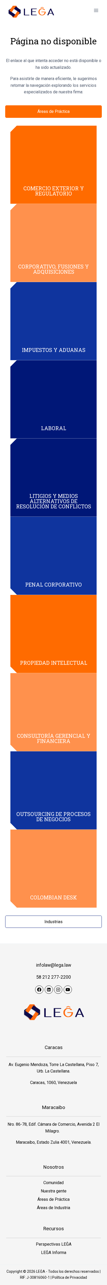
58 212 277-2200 (53, 977)
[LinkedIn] (49, 989)
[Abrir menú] (96, 10)
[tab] (53, 111)
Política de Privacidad (69, 1277)
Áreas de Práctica (53, 1199)
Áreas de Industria (53, 1207)
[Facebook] (39, 989)
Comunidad (53, 1182)
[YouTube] (68, 989)
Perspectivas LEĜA (53, 1244)
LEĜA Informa (53, 1252)
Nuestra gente (53, 1191)
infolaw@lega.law (53, 965)
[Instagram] (58, 989)
